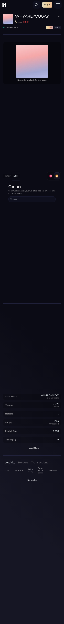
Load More (34, 448)
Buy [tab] (8, 175)
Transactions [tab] (39, 462)
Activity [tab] (10, 462)
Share (57, 27)
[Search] (36, 5)
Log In (47, 4)
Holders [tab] (23, 462)
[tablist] (11, 176)
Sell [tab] (15, 175)
